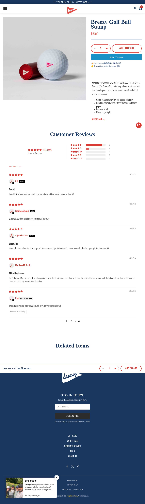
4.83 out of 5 (47, 150)
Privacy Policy (72, 485)
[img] (16, 175)
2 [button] (71, 321)
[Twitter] (72, 466)
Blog (72, 451)
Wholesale (72, 441)
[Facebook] (67, 466)
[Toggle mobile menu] (5, 8)
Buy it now (116, 57)
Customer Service (72, 446)
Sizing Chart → (98, 119)
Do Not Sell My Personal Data (72, 489)
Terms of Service (72, 481)
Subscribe (72, 416)
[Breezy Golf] (72, 10)
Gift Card (72, 436)
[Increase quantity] (106, 48)
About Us (72, 456)
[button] (76, 145)
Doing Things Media (72, 496)
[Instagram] (78, 466)
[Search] (135, 8)
